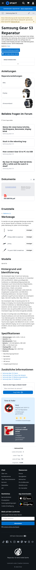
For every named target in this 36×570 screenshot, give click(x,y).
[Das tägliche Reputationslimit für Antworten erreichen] (16, 418)
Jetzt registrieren (27, 9)
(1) (7, 213)
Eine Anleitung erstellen (11, 50)
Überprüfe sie (15, 22)
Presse (21, 473)
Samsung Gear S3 (11, 13)
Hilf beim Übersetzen (16, 536)
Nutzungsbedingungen (8, 503)
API (2, 488)
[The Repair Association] (33, 542)
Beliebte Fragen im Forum (16, 113)
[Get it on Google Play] (26, 504)
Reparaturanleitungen (11, 76)
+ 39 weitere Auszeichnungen (22, 420)
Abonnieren (18, 523)
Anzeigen (29, 230)
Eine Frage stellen (8, 119)
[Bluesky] (25, 542)
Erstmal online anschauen (11, 527)
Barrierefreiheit (6, 497)
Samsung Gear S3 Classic (10, 373)
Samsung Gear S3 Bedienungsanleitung (14, 377)
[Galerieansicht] (34, 179)
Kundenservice (6, 476)
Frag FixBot (16, 392)
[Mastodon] (22, 542)
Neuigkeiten (22, 476)
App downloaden (25, 494)
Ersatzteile (7, 209)
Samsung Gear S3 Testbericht (11, 379)
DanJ (8, 46)
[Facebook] (7, 542)
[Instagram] (14, 542)
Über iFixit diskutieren (8, 479)
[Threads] (29, 542)
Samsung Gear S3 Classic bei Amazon (14, 375)
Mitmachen (22, 479)
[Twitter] (11, 542)
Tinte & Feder (9, 401)
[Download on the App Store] (25, 498)
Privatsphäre (5, 500)
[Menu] (2, 3)
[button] (23, 3)
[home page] (11, 3)
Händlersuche (23, 485)
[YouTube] (18, 542)
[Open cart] (28, 3)
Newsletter (4, 485)
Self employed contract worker (21, 429)
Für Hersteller (23, 488)
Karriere (4, 482)
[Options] (2, 13)
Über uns (4, 473)
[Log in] (33, 3)
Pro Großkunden (24, 482)
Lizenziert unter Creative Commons (18, 563)
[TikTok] (3, 542)
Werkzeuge (8, 216)
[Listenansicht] (31, 179)
